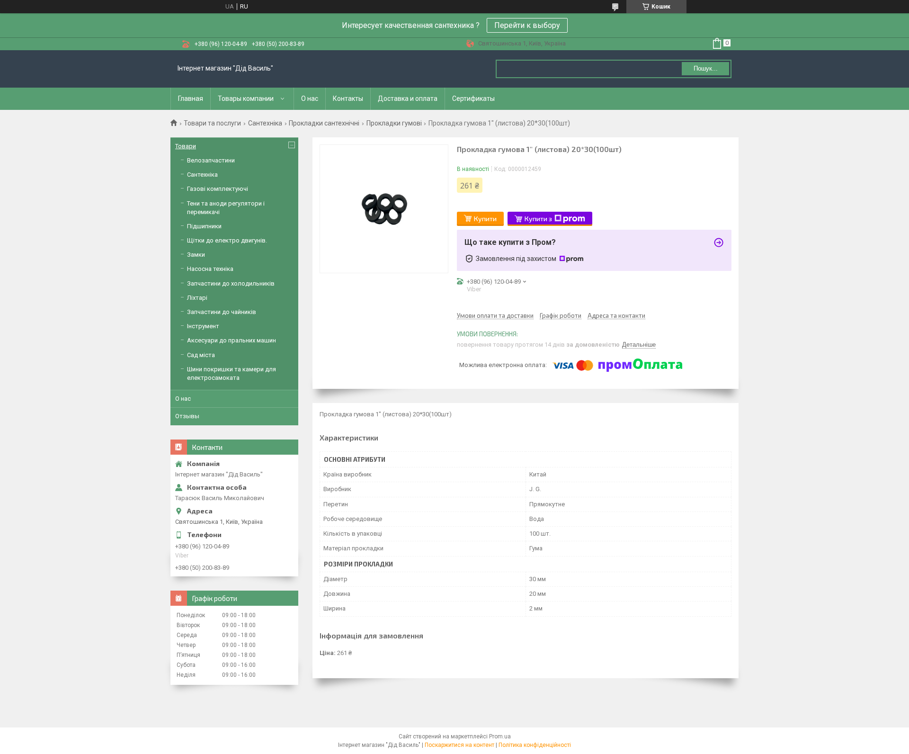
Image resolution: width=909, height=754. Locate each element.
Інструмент (203, 326)
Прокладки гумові (394, 123)
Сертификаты (473, 98)
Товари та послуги (212, 123)
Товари (185, 146)
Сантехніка (265, 123)
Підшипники (204, 226)
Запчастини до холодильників (231, 283)
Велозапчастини (211, 160)
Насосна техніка (210, 268)
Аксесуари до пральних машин (231, 340)
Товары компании (246, 98)
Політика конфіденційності (535, 745)
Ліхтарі (197, 297)
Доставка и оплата (407, 98)
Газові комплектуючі (217, 188)
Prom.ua (500, 736)
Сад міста (201, 355)
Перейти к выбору (527, 25)
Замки (196, 254)
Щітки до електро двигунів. (227, 240)
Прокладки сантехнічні (324, 123)
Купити (485, 219)
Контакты (348, 98)
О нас (309, 98)
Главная (190, 98)
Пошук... (706, 68)
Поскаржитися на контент (459, 745)
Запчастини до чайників (221, 311)
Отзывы (187, 416)
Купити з (538, 219)
